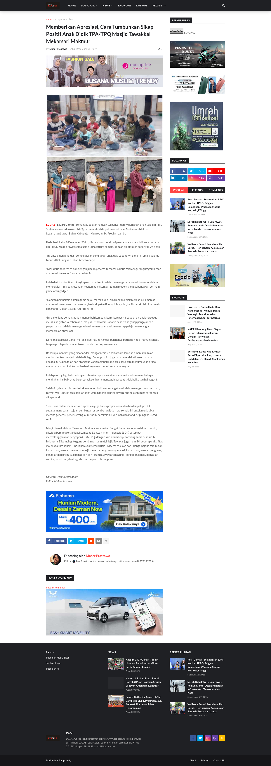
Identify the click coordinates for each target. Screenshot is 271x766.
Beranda (50, 19)
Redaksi (50, 652)
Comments (216, 190)
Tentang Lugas (54, 663)
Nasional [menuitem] (88, 5)
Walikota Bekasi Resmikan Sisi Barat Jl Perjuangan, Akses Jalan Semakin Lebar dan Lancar (205, 247)
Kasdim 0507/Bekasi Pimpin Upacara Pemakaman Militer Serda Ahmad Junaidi (142, 663)
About (193, 760)
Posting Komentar (55, 587)
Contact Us (219, 760)
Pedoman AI (52, 668)
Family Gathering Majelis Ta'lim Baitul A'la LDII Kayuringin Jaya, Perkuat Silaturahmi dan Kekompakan (144, 702)
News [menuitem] (106, 5)
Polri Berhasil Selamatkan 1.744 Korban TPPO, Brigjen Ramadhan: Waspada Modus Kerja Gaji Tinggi (205, 205)
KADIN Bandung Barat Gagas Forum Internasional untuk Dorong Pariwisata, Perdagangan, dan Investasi (204, 335)
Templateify (65, 760)
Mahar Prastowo (98, 556)
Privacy (205, 760)
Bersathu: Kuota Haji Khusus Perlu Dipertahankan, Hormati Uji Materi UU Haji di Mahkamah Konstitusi (206, 357)
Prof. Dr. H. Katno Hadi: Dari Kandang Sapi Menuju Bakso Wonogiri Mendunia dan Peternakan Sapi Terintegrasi (203, 312)
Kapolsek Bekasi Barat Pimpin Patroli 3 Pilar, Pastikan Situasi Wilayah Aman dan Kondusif (143, 682)
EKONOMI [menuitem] (124, 5)
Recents (197, 190)
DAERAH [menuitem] (141, 5)
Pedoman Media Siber (57, 657)
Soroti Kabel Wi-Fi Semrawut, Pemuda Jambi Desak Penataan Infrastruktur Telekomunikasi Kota (205, 227)
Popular (178, 190)
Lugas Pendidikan (65, 19)
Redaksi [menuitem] (157, 5)
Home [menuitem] (72, 5)
